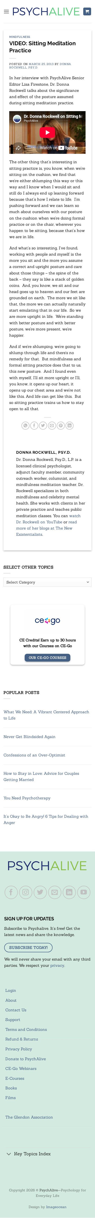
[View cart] (87, 12)
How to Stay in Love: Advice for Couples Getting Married (41, 776)
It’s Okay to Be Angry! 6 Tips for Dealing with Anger (45, 819)
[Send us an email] (55, 892)
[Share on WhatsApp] (25, 426)
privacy (57, 965)
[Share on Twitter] (43, 426)
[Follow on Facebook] (11, 892)
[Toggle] (9, 1154)
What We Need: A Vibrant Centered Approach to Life (46, 715)
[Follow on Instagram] (26, 892)
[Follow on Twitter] (40, 892)
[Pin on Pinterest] (61, 426)
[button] (6, 11)
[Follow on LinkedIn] (69, 892)
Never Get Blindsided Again (29, 736)
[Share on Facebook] (34, 426)
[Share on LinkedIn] (69, 426)
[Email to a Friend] (52, 426)
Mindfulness (19, 37)
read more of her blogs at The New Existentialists (46, 528)
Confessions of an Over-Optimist (34, 755)
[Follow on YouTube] (84, 892)
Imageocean (56, 1207)
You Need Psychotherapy (26, 798)
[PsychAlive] (46, 11)
